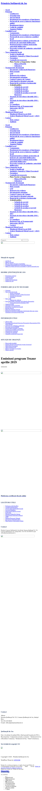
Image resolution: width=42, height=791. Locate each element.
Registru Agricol (9, 308)
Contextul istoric (9, 277)
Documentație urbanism (18, 77)
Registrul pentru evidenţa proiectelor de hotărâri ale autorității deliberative (24, 41)
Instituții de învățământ (11, 279)
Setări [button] (26, 766)
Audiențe (13, 122)
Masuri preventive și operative (13, 348)
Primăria (8, 12)
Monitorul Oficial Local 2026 (20, 114)
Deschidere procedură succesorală (14, 306)
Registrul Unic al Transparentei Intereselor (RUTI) (21, 107)
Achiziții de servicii (21, 87)
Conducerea (14, 14)
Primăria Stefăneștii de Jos (14, 3)
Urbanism (7, 290)
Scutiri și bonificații (15, 293)
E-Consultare (15, 104)
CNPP (6, 516)
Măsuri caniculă (9, 262)
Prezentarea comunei (10, 275)
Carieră (13, 110)
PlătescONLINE (20, 64)
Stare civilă (8, 298)
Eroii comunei (9, 278)
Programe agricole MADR (12, 327)
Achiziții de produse (21, 91)
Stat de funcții (15, 17)
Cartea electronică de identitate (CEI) (19, 302)
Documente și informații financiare (22, 69)
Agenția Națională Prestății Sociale (14, 508)
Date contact (14, 120)
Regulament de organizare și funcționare (25, 19)
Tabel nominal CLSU (10, 347)
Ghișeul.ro (18, 66)
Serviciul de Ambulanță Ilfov (12, 519)
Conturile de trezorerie (18, 60)
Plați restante (15, 71)
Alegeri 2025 (8, 321)
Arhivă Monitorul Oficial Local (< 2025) (24, 116)
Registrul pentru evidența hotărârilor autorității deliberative (23, 45)
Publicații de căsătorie (15, 300)
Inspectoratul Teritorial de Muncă (14, 515)
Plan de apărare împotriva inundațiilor (15, 263)
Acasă (7, 10)
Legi (11, 73)
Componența (14, 33)
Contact (8, 118)
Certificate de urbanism (11, 332)
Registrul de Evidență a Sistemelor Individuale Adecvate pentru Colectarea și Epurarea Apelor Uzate (21, 311)
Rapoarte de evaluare (18, 75)
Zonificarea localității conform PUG (14, 329)
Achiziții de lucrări (21, 89)
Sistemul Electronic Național (12, 518)
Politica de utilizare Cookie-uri (14, 767)
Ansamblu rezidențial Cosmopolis (14, 333)
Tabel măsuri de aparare (11, 346)
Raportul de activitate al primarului (23, 83)
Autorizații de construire (11, 331)
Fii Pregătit (8, 512)
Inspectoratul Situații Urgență (12, 511)
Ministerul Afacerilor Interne (12, 514)
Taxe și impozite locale (13, 52)
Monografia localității (11, 343)
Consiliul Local (10, 31)
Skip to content (5, 770)
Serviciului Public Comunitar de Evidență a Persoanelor (19, 301)
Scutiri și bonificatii (17, 54)
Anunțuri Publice (16, 29)
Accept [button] (32, 766)
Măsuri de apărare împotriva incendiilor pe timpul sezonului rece (22, 266)
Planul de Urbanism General (12, 309)
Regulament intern (17, 25)
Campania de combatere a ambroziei (14, 325)
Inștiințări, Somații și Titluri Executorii (24, 56)
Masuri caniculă (9, 350)
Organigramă (15, 15)
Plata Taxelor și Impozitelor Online (14, 521)
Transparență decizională (14, 68)
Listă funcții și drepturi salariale (21, 81)
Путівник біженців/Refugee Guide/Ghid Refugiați (18, 265)
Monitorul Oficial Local (14, 112)
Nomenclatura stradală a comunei (14, 328)
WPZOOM (17, 760)
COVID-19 (8, 261)
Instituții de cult (9, 281)
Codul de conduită (16, 27)
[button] (5, 772)
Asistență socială (9, 304)
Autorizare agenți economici (12, 305)
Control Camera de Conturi (20, 79)
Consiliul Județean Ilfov (11, 507)
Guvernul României (10, 510)
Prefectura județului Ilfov (11, 506)
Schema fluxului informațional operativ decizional (18, 344)
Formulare (14, 58)
